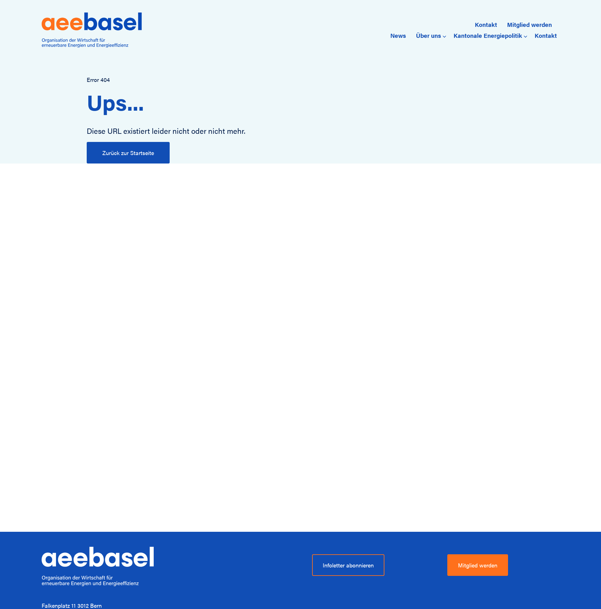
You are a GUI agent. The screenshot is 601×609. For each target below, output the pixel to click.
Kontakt (486, 24)
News (398, 35)
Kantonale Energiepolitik (488, 35)
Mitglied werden (529, 24)
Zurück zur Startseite (128, 153)
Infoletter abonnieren (348, 565)
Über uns (428, 35)
